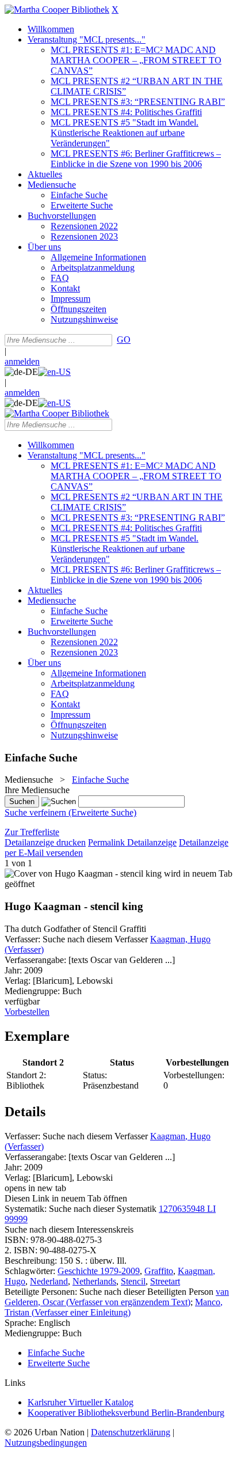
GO (124, 339)
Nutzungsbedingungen (46, 1442)
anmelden (22, 361)
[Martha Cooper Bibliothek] (57, 9)
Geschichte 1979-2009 (99, 1271)
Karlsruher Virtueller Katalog (80, 1402)
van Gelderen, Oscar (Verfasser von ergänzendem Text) (117, 1297)
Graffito (158, 1271)
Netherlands (94, 1281)
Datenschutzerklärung (130, 1432)
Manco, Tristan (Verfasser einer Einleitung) (114, 1307)
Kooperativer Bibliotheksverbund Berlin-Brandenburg (126, 1412)
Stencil (133, 1281)
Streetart (165, 1281)
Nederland (49, 1281)
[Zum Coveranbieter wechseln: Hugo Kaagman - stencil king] (83, 873)
